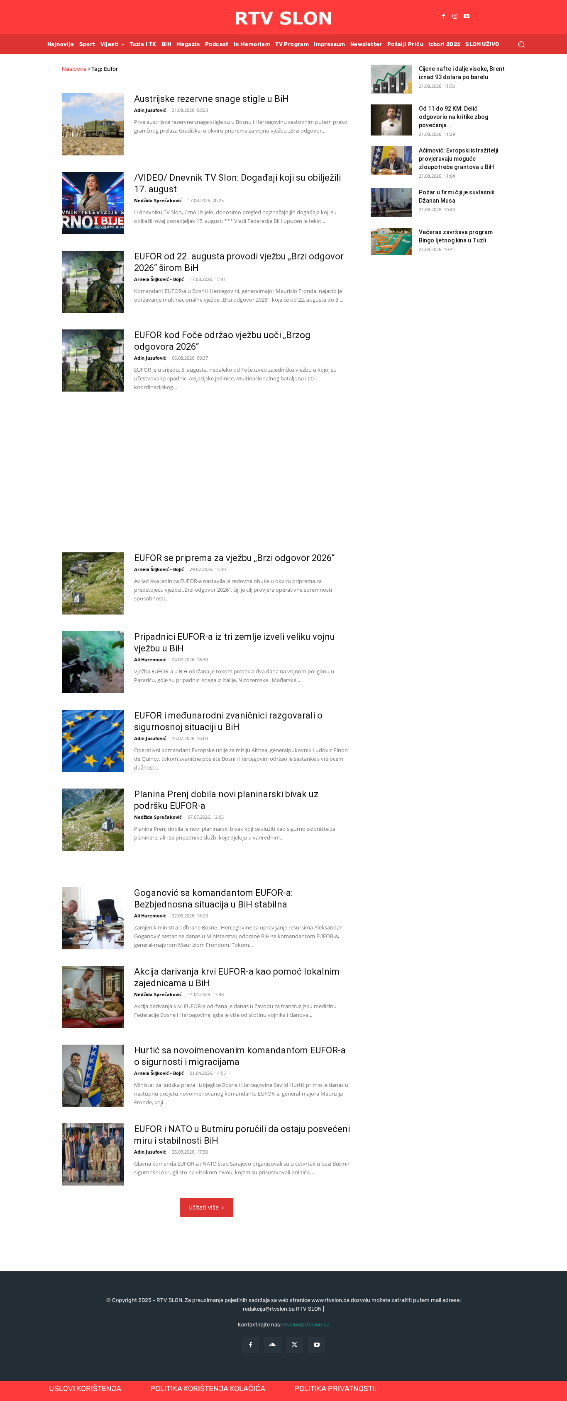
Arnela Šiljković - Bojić (159, 279)
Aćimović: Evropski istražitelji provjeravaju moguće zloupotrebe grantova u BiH (458, 158)
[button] (521, 44)
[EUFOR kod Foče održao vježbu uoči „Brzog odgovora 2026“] (93, 360)
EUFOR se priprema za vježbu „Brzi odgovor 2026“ (234, 558)
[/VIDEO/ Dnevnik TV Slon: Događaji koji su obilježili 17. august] (93, 203)
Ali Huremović (150, 659)
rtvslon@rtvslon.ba (306, 1324)
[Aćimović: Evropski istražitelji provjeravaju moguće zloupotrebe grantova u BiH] (391, 160)
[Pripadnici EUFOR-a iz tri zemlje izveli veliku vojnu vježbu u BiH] (93, 662)
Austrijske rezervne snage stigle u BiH (211, 99)
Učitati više (203, 1207)
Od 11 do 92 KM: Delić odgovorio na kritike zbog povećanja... (453, 116)
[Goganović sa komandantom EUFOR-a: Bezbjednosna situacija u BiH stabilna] (93, 918)
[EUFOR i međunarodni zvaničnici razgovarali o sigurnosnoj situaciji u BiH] (93, 741)
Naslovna (74, 69)
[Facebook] (443, 17)
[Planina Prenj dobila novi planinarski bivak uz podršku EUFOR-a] (93, 820)
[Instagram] (455, 17)
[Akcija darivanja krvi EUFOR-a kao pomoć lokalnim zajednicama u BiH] (93, 997)
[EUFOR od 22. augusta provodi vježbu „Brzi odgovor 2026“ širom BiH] (93, 282)
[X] (294, 1345)
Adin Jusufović (150, 110)
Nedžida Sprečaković (158, 200)
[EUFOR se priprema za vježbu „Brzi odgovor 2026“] (93, 583)
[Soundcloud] (272, 1345)
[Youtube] (466, 17)
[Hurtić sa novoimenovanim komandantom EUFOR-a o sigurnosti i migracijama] (93, 1076)
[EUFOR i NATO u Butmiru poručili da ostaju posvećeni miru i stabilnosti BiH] (93, 1154)
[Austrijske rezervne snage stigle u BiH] (93, 124)
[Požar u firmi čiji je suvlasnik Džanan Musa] (391, 202)
